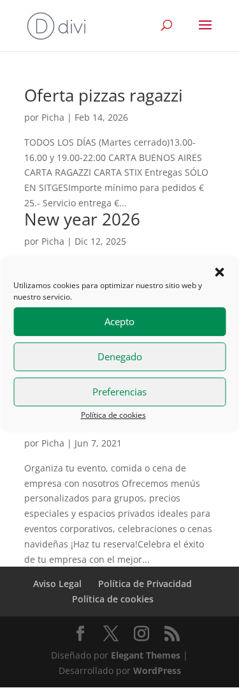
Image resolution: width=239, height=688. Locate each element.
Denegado (120, 356)
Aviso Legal (57, 583)
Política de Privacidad (145, 583)
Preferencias (119, 391)
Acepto (119, 321)
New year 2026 (82, 219)
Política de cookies (113, 414)
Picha (52, 117)
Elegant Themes (145, 655)
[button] (219, 272)
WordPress (157, 670)
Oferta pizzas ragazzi (103, 95)
